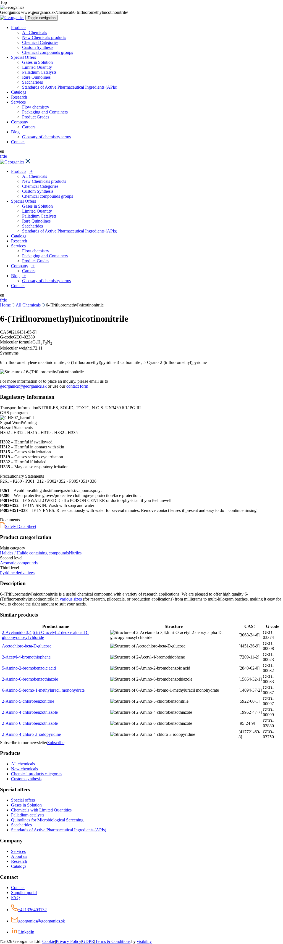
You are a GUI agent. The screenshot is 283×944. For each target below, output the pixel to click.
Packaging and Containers (45, 112)
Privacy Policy (68, 941)
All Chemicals (34, 32)
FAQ (15, 897)
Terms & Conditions (112, 941)
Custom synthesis (26, 778)
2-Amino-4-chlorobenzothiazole (30, 712)
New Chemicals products (44, 37)
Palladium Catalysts (39, 72)
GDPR (88, 941)
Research (19, 97)
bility (144, 941)
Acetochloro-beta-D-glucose (26, 646)
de (5, 156)
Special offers (23, 800)
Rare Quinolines (36, 77)
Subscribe (55, 742)
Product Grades (35, 117)
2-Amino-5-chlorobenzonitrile (28, 701)
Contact (18, 141)
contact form (77, 386)
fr (1, 156)
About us (19, 856)
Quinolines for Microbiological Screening (47, 820)
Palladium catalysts (27, 815)
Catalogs (18, 92)
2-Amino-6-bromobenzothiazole (30, 679)
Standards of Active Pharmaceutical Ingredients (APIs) (69, 87)
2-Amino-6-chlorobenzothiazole (30, 723)
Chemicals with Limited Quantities (41, 810)
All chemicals (23, 763)
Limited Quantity (37, 67)
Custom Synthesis (37, 47)
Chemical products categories (36, 773)
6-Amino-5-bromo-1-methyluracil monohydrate (43, 690)
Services (18, 102)
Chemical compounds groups (47, 52)
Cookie (48, 941)
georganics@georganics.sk (23, 386)
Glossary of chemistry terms (46, 136)
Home (5, 305)
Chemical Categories (40, 42)
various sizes (71, 599)
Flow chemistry (35, 107)
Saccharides (32, 82)
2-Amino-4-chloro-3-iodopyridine (31, 734)
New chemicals (24, 768)
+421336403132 (32, 909)
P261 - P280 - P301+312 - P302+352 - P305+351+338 (48, 481)
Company (19, 122)
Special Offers (23, 57)
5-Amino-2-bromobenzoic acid (29, 668)
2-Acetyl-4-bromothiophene (26, 657)
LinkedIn (26, 932)
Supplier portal (24, 892)
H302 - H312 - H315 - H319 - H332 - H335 (39, 432)
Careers (28, 127)
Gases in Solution (37, 62)
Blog (15, 131)
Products (18, 27)
